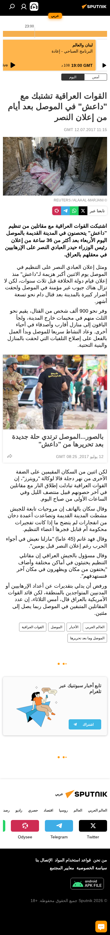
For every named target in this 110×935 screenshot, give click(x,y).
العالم (78, 810)
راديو (19, 810)
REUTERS (62, 200)
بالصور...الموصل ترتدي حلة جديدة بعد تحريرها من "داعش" (58, 440)
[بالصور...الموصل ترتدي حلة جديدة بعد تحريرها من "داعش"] (55, 392)
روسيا (63, 810)
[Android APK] (87, 884)
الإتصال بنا (44, 860)
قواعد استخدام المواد (73, 860)
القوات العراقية (33, 627)
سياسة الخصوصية (92, 868)
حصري (33, 810)
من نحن (100, 860)
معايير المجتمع (62, 868)
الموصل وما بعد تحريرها (87, 638)
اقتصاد (48, 810)
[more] (10, 456)
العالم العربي (94, 627)
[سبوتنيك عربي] (95, 8)
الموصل (56, 627)
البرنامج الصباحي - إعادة (72, 51)
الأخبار (73, 627)
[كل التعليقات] (101, 926)
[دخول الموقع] (24, 6)
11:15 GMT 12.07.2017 (85, 129)
